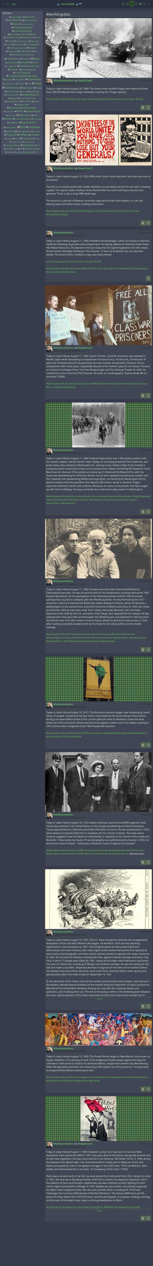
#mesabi (103, 850)
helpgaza (8, 79)
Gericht (35, 62)
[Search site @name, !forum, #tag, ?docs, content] (123, 4)
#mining (50, 736)
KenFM (32, 91)
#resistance (141, 1077)
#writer (125, 499)
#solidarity (74, 499)
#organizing (125, 1207)
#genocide (94, 1080)
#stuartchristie (139, 383)
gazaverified (12, 62)
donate (9, 44)
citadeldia (27, 37)
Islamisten (27, 87)
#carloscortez (108, 211)
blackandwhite (26, 24)
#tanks (139, 99)
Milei (35, 115)
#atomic (60, 272)
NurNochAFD (28, 122)
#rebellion (104, 99)
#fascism (103, 383)
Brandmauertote (23, 31)
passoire (10, 131)
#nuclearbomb (111, 268)
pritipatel (34, 134)
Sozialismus (28, 145)
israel (38, 87)
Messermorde (32, 111)
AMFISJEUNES (14, 20)
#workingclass (53, 99)
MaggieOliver (22, 104)
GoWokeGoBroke (29, 66)
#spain (58, 387)
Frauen (31, 54)
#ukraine (116, 634)
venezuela (28, 152)
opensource (11, 127)
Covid (10, 41)
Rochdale (27, 138)
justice (24, 91)
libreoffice (27, 101)
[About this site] (4, 4)
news (16, 122)
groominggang (28, 69)
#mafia (80, 853)
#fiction (84, 499)
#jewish (117, 637)
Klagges (13, 98)
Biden (15, 24)
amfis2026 (30, 17)
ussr (63, 4)
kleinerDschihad (27, 98)
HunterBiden (34, 79)
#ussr (122, 99)
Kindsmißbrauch (30, 94)
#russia (107, 634)
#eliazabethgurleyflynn (90, 1207)
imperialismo (9, 83)
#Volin (125, 637)
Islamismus (12, 88)
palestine (34, 127)
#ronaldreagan (139, 268)
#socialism (96, 634)
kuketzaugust (13, 101)
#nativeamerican (101, 1077)
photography (24, 131)
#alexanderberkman (89, 641)
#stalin (50, 853)
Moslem (8, 118)
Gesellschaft (11, 66)
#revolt (62, 1080)
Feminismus (25, 51)
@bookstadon (68, 503)
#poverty (113, 496)
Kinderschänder (13, 95)
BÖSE (33, 34)
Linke (36, 101)
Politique (23, 134)
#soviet (114, 99)
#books (133, 499)
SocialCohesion (12, 145)
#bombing (125, 268)
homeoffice (19, 79)
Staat (7, 149)
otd (22, 126)
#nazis (68, 637)
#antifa (127, 383)
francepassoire (18, 54)
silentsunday (28, 142)
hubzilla (70, 4)
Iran (29, 83)
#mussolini (115, 853)
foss (36, 51)
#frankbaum (95, 499)
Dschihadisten (32, 44)
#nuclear (51, 272)
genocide (24, 62)
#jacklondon (125, 496)
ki (38, 91)
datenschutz (22, 41)
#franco (50, 387)
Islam (37, 83)
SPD (38, 145)
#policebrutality (112, 733)
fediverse (12, 51)
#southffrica (84, 733)
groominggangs (22, 72)
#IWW (81, 211)
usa (12, 152)
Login (14, 4)
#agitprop (90, 211)
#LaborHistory (69, 99)
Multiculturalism (22, 118)
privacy (9, 138)
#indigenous (84, 1077)
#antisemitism (104, 637)
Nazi (10, 122)
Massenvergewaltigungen (23, 107)
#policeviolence (138, 733)
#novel (107, 499)
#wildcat (77, 736)
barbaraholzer (31, 20)
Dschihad (18, 44)
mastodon (9, 111)
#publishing (69, 387)
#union (64, 499)
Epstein (32, 47)
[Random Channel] (136, 3)
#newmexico (81, 1080)
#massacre (97, 733)
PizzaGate (11, 134)
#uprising (93, 99)
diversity (34, 41)
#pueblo (115, 1077)
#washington (85, 496)
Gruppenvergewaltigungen (22, 76)
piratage (36, 131)
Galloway (26, 58)
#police (125, 733)
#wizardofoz (52, 499)
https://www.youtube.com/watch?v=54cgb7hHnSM (73, 261)
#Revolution (128, 634)
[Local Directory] (128, 3)
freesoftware (13, 58)
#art (98, 211)
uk (20, 148)
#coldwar (130, 99)
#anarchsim (84, 383)
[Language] (140, 3)
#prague (82, 99)
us (8, 152)
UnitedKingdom (32, 148)
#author (115, 499)
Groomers (14, 69)
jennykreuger (13, 91)
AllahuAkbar (16, 17)
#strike (68, 736)
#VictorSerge (70, 641)
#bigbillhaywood (141, 496)
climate (37, 37)
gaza (36, 58)
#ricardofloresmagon (57, 214)
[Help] (8, 4)
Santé (36, 138)
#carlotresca (91, 850)
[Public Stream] (132, 3)
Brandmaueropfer (22, 27)
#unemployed (100, 496)
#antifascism (115, 383)
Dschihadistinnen (17, 47)
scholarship (16, 142)
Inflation (21, 83)
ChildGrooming (12, 37)
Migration (24, 115)
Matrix (19, 111)
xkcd (36, 152)
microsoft (11, 115)
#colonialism (127, 1077)
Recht (17, 138)
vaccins (19, 152)
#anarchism (122, 211)
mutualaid (37, 119)
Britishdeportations (19, 34)
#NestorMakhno (55, 637)
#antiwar (135, 211)
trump (14, 149)
